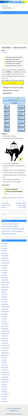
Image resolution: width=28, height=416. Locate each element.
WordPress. (19, 414)
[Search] (24, 214)
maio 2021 (4, 360)
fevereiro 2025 (5, 280)
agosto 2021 (5, 355)
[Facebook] (27, 2)
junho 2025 (4, 270)
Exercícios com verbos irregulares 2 (10, 224)
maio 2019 (4, 396)
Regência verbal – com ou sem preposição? (12, 231)
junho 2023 (4, 316)
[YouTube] (22, 2)
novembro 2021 (5, 348)
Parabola (14, 414)
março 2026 (4, 253)
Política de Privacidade (14, 408)
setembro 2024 (5, 287)
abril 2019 (4, 399)
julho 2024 (4, 292)
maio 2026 (4, 248)
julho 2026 (4, 246)
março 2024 (4, 302)
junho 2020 (4, 386)
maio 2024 (4, 297)
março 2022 (4, 338)
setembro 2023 (5, 311)
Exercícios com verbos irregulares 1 (10, 226)
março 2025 (4, 277)
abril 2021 (4, 362)
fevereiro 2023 (5, 326)
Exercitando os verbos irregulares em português (13, 228)
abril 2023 (4, 321)
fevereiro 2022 (5, 340)
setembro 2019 (5, 394)
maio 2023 (4, 318)
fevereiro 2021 (5, 367)
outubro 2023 (5, 309)
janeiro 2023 (5, 328)
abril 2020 (4, 391)
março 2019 (4, 401)
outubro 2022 (5, 335)
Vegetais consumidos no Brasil (9, 233)
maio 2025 (4, 272)
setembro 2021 (5, 352)
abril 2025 (4, 275)
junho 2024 (4, 294)
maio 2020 (4, 389)
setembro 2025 (5, 263)
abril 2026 (4, 250)
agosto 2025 (5, 265)
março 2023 (4, 323)
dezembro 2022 (5, 331)
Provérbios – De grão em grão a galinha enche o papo (21, 205)
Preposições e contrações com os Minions (6, 205)
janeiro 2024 (5, 304)
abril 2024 (4, 299)
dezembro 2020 (5, 372)
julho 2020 (4, 384)
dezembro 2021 (5, 345)
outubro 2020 (5, 377)
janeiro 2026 (5, 258)
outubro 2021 (5, 350)
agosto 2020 (5, 382)
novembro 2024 (5, 282)
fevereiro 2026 (5, 255)
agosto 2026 (5, 243)
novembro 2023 (5, 306)
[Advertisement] (14, 29)
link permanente (19, 197)
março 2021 (4, 365)
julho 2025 (4, 267)
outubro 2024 (5, 285)
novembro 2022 (5, 333)
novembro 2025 (5, 260)
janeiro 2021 (5, 369)
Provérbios (5, 52)
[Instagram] (24, 2)
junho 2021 (4, 357)
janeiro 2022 (5, 343)
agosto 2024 (5, 289)
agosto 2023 (5, 314)
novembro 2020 (5, 374)
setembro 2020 (5, 379)
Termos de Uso (14, 410)
